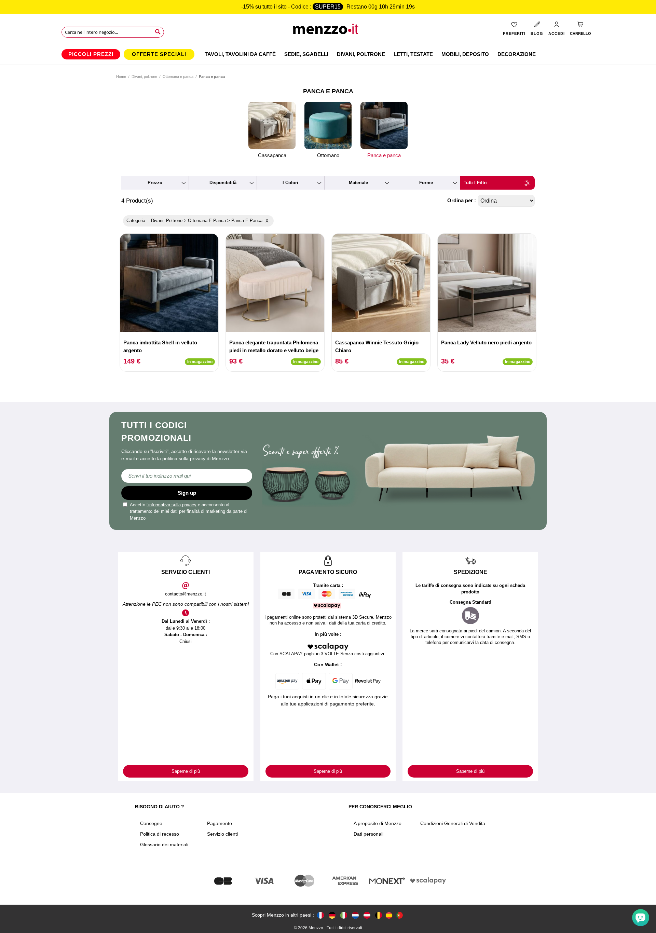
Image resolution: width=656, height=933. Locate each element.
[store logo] (328, 31)
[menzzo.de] (332, 915)
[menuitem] (91, 54)
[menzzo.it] (344, 915)
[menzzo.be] (378, 915)
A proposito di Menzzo (377, 823)
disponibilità (222, 182)
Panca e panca (384, 155)
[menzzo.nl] (355, 915)
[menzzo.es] (389, 915)
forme (426, 182)
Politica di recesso (159, 834)
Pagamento (219, 823)
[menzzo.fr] (320, 915)
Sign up (187, 493)
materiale (358, 182)
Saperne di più (186, 771)
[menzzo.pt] (399, 915)
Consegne (151, 823)
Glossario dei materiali (164, 844)
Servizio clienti (222, 834)
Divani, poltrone (144, 76)
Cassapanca (272, 155)
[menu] (328, 54)
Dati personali (368, 834)
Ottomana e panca (178, 76)
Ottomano (328, 155)
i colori (290, 182)
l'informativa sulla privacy (171, 504)
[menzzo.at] (367, 915)
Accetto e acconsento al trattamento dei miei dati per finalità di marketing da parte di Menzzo (188, 511)
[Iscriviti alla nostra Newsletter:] (186, 476)
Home (121, 76)
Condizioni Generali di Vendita (452, 823)
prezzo (155, 182)
